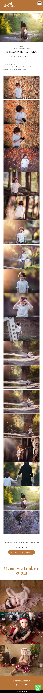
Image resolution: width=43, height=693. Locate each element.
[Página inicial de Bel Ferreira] (10, 5)
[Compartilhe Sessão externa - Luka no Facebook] (16, 547)
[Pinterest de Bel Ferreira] (22, 685)
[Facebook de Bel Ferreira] (16, 685)
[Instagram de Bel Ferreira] (19, 685)
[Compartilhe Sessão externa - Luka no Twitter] (23, 547)
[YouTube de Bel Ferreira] (26, 685)
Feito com (21, 691)
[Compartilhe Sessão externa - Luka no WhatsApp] (19, 547)
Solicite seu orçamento (21, 552)
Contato (28, 681)
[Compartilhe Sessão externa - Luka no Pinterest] (26, 547)
